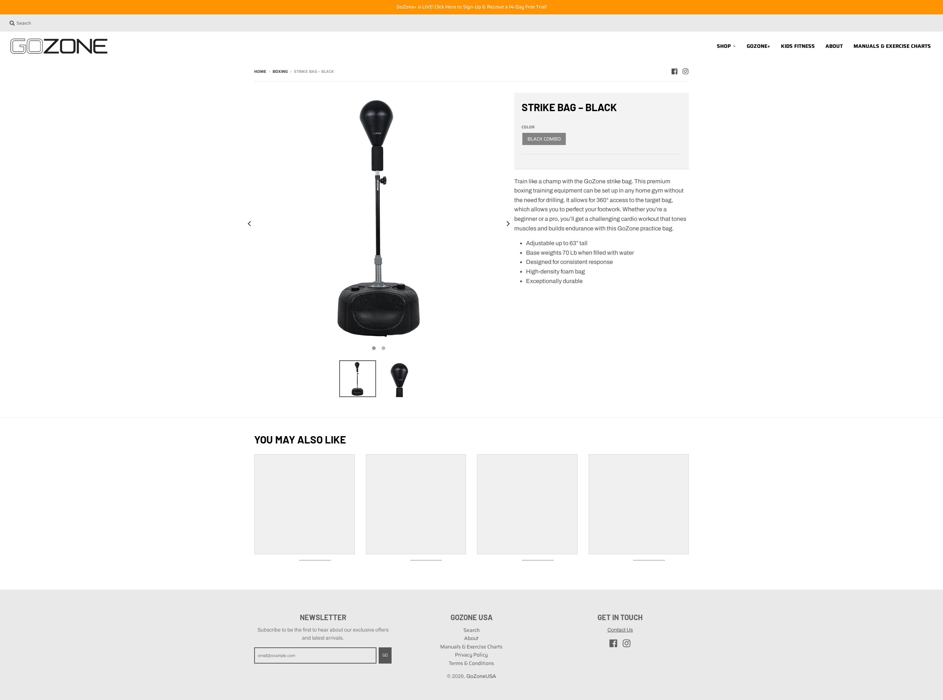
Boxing (280, 71)
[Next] (507, 224)
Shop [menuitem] (724, 46)
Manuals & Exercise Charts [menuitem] (892, 46)
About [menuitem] (834, 46)
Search (471, 630)
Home (260, 71)
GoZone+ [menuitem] (758, 46)
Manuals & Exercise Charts (471, 647)
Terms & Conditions (471, 663)
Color (528, 127)
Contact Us (620, 630)
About (471, 638)
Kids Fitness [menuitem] (798, 46)
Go (385, 655)
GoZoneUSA (481, 676)
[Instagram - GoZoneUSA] (685, 71)
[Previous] (249, 224)
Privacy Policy (471, 655)
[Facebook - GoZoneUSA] (674, 71)
